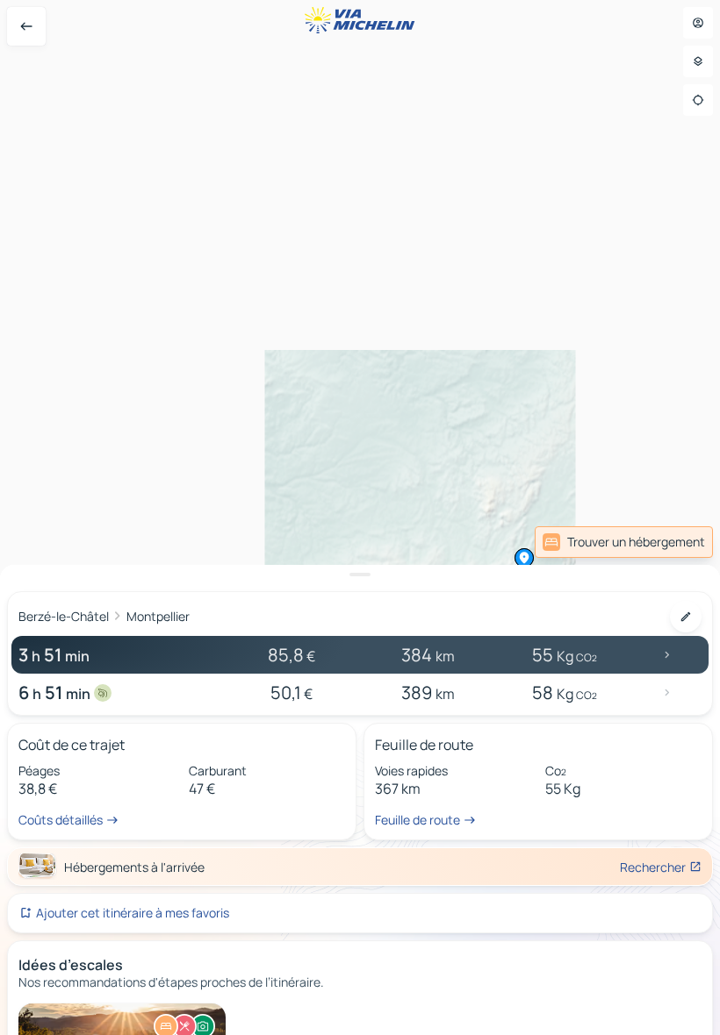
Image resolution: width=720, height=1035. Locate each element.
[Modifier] (686, 616)
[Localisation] (698, 100)
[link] (624, 542)
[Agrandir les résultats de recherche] (360, 574)
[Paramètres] (698, 61)
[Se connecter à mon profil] (698, 23)
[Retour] (26, 26)
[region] (360, 517)
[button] (524, 557)
